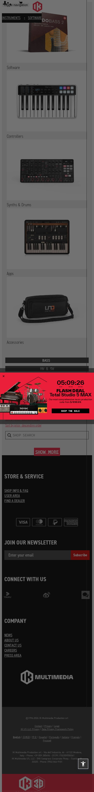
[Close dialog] (3, 376)
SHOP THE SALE (70, 411)
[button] (83, 764)
